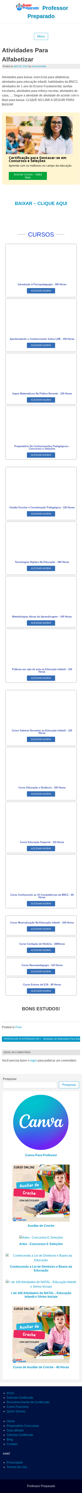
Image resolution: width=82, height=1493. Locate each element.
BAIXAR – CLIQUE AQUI (41, 203)
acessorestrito (39, 66)
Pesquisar (10, 1079)
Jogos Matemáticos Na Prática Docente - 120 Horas (42, 393)
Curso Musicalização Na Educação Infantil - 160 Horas (42, 922)
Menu (41, 36)
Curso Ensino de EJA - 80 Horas (42, 984)
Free (18, 1027)
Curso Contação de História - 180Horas (42, 943)
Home (11, 1421)
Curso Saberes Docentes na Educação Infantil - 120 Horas (42, 731)
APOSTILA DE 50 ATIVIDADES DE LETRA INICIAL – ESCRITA (36, 1039)
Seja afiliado (15, 1430)
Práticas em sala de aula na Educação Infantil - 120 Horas (42, 670)
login (33, 1060)
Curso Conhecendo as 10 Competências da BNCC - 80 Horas (42, 896)
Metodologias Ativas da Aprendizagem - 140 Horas (42, 616)
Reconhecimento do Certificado (28, 1402)
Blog (10, 1439)
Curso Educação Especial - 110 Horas (42, 842)
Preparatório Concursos (23, 1425)
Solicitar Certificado (20, 1397)
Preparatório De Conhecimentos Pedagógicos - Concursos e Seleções (42, 447)
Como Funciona (17, 1406)
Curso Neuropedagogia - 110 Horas (42, 965)
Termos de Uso (17, 1467)
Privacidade (15, 1462)
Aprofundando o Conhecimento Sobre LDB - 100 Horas (42, 339)
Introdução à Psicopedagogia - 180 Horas (42, 284)
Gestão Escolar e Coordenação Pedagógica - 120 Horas (42, 507)
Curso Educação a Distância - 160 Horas (42, 787)
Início (10, 1393)
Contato (12, 1444)
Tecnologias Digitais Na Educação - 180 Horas (42, 562)
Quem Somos (16, 1411)
